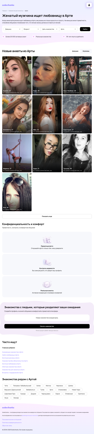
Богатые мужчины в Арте (10, 358)
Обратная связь (7, 425)
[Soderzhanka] (8, 5)
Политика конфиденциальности (11, 422)
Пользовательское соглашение (11, 419)
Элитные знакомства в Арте (11, 367)
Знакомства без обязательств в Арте (15, 361)
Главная (4, 11)
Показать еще (47, 216)
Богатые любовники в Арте (11, 364)
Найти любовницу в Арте (10, 355)
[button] (6, 385)
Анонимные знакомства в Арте (12, 352)
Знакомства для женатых (16, 11)
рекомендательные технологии (30, 415)
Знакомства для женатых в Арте (13, 370)
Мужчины (86, 51)
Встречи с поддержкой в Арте (12, 373)
